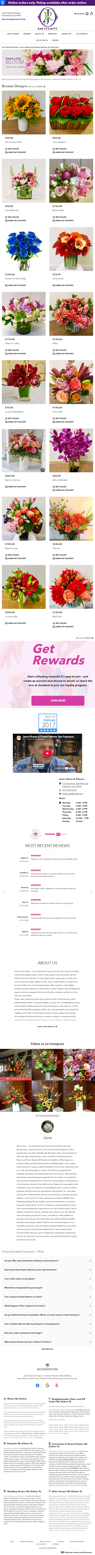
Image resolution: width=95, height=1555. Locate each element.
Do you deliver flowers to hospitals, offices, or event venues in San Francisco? (42, 1315)
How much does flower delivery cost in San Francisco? (30, 1269)
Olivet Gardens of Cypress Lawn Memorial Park (67, 1461)
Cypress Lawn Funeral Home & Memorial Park (68, 1452)
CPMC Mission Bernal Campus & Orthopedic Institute (25, 1462)
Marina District (66, 1412)
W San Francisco (9, 1507)
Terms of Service (27, 1542)
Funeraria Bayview (55, 1475)
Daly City (86, 1410)
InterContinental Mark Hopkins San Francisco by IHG (21, 1513)
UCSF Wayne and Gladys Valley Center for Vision (26, 1470)
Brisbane (67, 1414)
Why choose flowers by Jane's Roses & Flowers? (27, 1342)
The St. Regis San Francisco (13, 1511)
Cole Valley (79, 1410)
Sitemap (56, 1544)
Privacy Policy (45, 1542)
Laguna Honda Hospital (27, 1461)
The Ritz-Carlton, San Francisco (35, 1509)
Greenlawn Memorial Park (57, 1479)
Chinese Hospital (15, 1465)
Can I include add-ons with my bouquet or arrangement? (31, 1324)
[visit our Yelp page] (57, 1385)
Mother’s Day (38, 1433)
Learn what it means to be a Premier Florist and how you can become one (47, 1378)
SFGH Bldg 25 (26, 1465)
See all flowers (35, 86)
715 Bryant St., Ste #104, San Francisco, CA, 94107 (75, 785)
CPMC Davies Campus (11, 1459)
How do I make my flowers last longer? (23, 1333)
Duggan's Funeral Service (81, 1470)
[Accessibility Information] (2, 2)
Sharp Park (52, 1416)
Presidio (87, 1414)
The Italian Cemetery (69, 1475)
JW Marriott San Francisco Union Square (23, 1514)
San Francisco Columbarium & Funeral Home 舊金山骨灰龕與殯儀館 (68, 1459)
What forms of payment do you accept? (23, 1287)
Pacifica (81, 1416)
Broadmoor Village (71, 1416)
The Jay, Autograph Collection (33, 1511)
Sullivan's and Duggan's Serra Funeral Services (65, 1481)
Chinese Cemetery (65, 1470)
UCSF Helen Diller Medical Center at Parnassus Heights (24, 1466)
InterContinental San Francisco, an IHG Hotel (19, 1503)
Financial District (54, 1412)
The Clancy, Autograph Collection (23, 1508)
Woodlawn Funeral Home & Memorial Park (70, 1456)
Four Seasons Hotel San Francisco (27, 1507)
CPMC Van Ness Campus (32, 1450)
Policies (60, 1542)
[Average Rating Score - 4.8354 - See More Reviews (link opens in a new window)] (50, 834)
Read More (47, 1349)
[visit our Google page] (47, 1385)
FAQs (12, 1542)
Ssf (58, 1416)
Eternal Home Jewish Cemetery (78, 1479)
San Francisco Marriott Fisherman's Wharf (23, 1522)
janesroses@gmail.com (72, 793)
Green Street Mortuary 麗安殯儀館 (66, 1468)
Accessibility (41, 1544)
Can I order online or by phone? (19, 1278)
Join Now (57, 700)
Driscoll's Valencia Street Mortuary (75, 1477)
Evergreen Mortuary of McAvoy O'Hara (62, 1472)
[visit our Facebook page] (37, 1385)
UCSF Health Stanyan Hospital (35, 1457)
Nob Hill (83, 1412)
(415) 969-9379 (69, 790)
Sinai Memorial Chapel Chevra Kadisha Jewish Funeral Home (68, 1484)
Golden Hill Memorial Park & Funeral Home (71, 1464)
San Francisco (58, 1414)
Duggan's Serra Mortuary (57, 1458)
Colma (61, 1416)
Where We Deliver (17, 1398)
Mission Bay (75, 1412)
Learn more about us (47, 1026)
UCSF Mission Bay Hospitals (29, 1459)
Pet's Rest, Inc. (80, 1472)
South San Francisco (77, 1414)
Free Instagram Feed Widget (48, 1116)
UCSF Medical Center (16, 1457)
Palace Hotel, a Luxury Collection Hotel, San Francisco (27, 1500)
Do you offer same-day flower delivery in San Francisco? (31, 1260)
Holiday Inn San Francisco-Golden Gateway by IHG (25, 1504)
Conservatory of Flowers (36, 1505)
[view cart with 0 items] (91, 13)
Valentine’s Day (27, 1433)
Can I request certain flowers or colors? (23, 1296)
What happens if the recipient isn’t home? (24, 1305)
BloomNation (65, 1376)
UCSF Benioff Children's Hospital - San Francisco (25, 1451)
